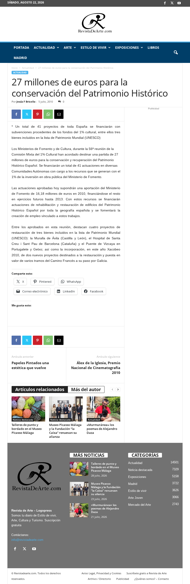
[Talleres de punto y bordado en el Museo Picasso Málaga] (28, 409)
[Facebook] (165, 3)
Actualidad (44, 47)
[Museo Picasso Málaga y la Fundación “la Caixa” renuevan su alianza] (66, 409)
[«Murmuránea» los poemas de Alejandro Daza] (103, 409)
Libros (153, 47)
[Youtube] (179, 3)
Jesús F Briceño (25, 101)
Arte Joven (135, 498)
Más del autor (86, 389)
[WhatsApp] (48, 114)
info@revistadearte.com (27, 540)
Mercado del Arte (139, 504)
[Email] (58, 114)
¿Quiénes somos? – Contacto (151, 579)
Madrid (20, 57)
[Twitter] (27, 114)
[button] (176, 53)
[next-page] (118, 389)
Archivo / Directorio (99, 579)
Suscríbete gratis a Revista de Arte (147, 573)
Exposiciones (127, 47)
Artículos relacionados (39, 389)
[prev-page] (112, 389)
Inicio (15, 67)
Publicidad (122, 579)
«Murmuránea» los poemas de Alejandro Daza (102, 429)
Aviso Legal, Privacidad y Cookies (101, 573)
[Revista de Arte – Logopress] (95, 24)
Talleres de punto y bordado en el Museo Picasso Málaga (27, 429)
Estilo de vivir (93, 47)
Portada (21, 47)
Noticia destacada (23, 419)
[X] (172, 3)
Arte (68, 47)
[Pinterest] (37, 114)
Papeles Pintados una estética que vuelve (30, 365)
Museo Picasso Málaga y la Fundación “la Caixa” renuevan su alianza (65, 431)
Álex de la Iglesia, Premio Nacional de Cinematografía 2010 (95, 367)
